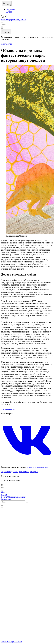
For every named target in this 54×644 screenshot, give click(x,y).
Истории (34, 471)
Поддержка (13, 471)
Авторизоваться (8, 409)
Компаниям (24, 471)
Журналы (10, 9)
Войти (4, 19)
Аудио (9, 12)
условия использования (37, 467)
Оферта (4, 471)
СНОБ (4, 44)
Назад (8, 5)
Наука (9, 44)
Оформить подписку (16, 19)
